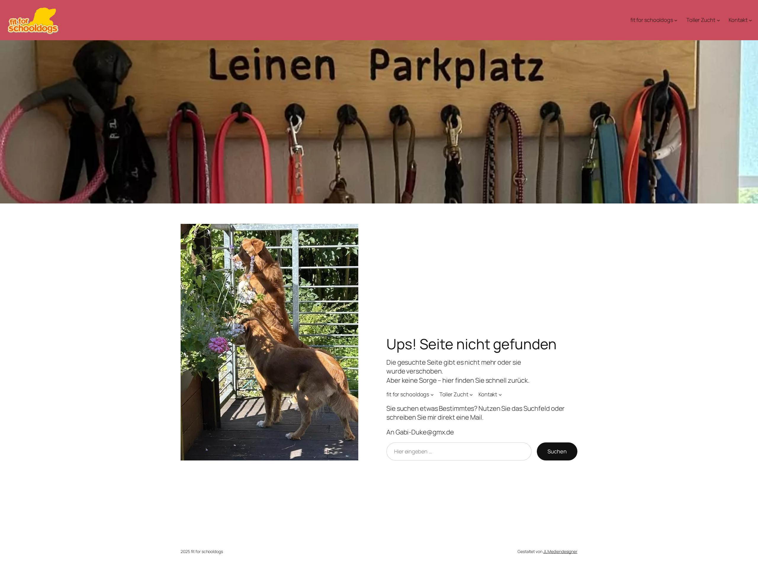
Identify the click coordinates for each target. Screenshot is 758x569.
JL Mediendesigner (560, 551)
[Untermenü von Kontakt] (750, 20)
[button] (13, 556)
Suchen (557, 451)
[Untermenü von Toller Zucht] (718, 20)
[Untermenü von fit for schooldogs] (675, 20)
